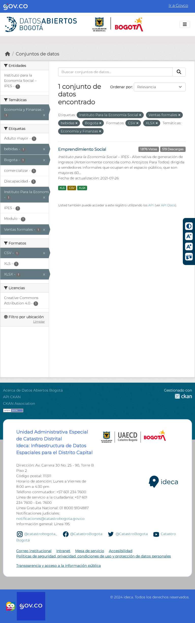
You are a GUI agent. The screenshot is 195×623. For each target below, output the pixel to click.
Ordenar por (121, 87)
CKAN (178, 396)
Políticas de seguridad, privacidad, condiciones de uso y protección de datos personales (93, 556)
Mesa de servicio (89, 551)
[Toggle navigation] (185, 24)
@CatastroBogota (86, 534)
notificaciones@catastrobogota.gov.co (50, 518)
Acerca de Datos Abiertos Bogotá (33, 390)
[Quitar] (140, 115)
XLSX (82, 188)
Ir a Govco (178, 5)
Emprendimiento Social (82, 149)
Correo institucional (34, 551)
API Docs (168, 205)
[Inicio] (7, 53)
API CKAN (12, 397)
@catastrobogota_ (40, 534)
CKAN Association (19, 403)
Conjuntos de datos (37, 53)
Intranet (63, 551)
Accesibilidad (120, 551)
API (151, 205)
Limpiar (39, 321)
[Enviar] (179, 71)
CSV (71, 188)
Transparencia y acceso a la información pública (58, 565)
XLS (62, 188)
